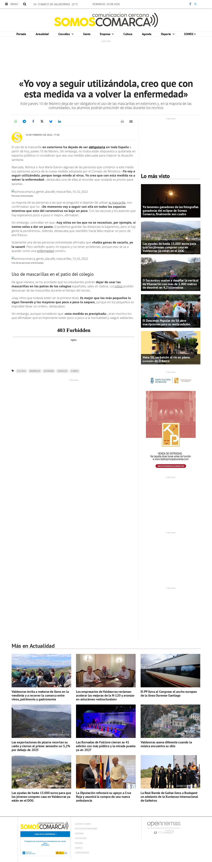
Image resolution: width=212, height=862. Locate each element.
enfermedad (45, 251)
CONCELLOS (62, 371)
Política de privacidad (86, 828)
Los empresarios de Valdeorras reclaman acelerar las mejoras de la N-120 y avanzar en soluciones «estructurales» (105, 695)
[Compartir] (180, 4)
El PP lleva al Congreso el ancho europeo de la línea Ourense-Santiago (169, 693)
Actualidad (42, 34)
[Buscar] (25, 4)
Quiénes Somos (83, 823)
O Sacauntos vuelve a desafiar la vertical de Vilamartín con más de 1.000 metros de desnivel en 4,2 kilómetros (171, 283)
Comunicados (82, 852)
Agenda (146, 34)
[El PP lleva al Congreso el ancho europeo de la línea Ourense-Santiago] (170, 670)
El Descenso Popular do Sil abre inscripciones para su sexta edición (166, 322)
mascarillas (35, 371)
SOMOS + (189, 34)
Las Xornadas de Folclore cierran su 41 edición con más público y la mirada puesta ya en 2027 (105, 746)
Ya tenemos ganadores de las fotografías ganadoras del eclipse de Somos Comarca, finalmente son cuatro (170, 210)
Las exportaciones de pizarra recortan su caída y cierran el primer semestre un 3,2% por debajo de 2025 (41, 746)
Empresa (105, 34)
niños (118, 286)
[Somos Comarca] (106, 19)
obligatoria (97, 147)
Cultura (127, 34)
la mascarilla (117, 202)
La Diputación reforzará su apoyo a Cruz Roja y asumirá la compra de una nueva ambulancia (103, 797)
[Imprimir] (122, 121)
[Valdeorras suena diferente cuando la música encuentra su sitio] (170, 721)
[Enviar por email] (131, 121)
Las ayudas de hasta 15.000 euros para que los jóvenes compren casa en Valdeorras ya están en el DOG (169, 247)
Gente (86, 34)
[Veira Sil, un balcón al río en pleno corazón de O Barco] (170, 347)
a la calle (21, 371)
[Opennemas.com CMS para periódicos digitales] (163, 827)
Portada (21, 34)
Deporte (166, 34)
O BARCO (74, 371)
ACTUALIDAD (49, 371)
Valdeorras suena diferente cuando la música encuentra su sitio (166, 744)
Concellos (64, 34)
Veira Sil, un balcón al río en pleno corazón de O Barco (166, 359)
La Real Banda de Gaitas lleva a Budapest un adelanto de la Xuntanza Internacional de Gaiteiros (169, 797)
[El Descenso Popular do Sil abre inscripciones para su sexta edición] (170, 310)
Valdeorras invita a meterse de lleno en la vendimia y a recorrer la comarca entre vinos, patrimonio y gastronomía (40, 695)
